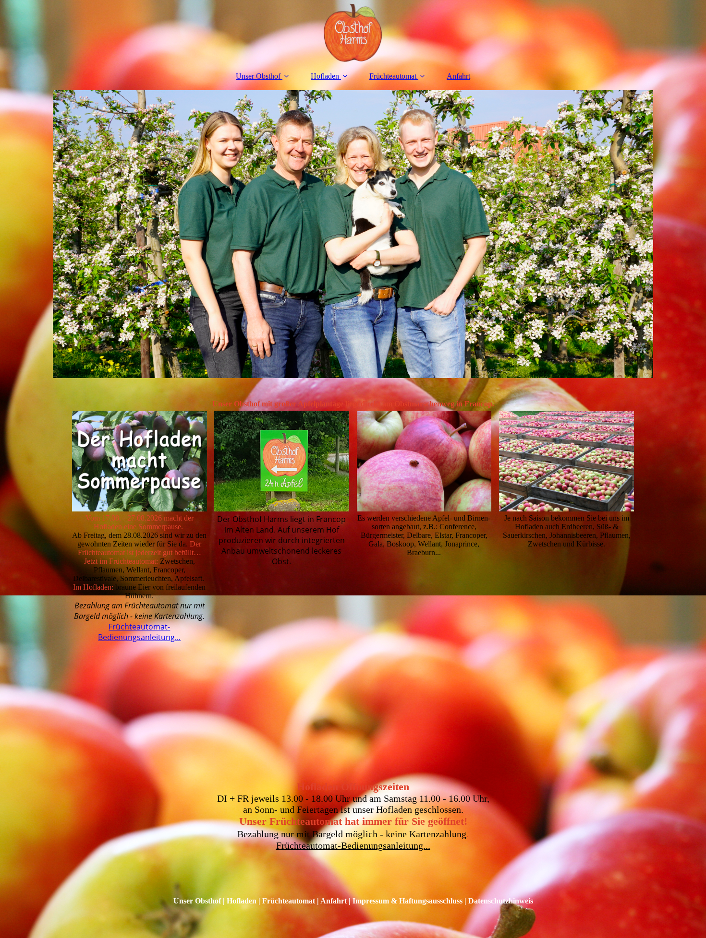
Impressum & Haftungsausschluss (408, 901)
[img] (353, 31)
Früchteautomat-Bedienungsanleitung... (139, 631)
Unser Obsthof (258, 76)
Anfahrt (458, 76)
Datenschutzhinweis (500, 901)
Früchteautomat (392, 76)
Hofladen (325, 76)
